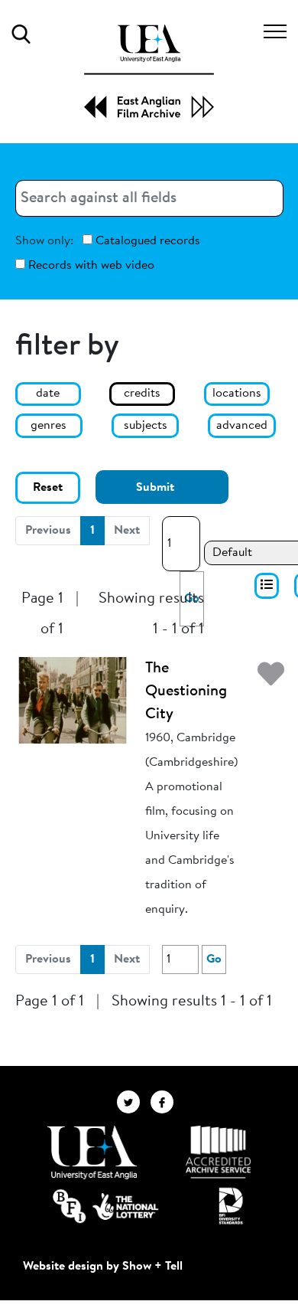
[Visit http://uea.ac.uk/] (92, 1152)
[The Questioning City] (72, 700)
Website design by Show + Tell (103, 1266)
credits (142, 393)
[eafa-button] (266, 585)
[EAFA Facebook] (166, 1102)
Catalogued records (146, 241)
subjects (145, 426)
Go (214, 959)
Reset (48, 488)
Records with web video (89, 266)
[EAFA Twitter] (134, 1102)
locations (236, 393)
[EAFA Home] (149, 72)
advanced (241, 426)
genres (48, 426)
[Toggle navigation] (275, 34)
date (48, 393)
